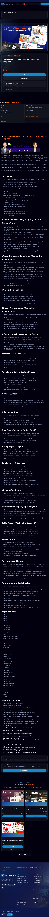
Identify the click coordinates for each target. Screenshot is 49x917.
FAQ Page (6, 526)
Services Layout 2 (8, 398)
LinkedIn (19, 759)
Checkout (6, 422)
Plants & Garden (36, 884)
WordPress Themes (21, 884)
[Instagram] (8, 885)
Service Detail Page (8, 400)
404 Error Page (7, 529)
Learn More (13, 816)
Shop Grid (6, 415)
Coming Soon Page (8, 527)
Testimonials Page (8, 495)
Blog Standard (7, 471)
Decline (3, 914)
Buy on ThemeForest (25, 74)
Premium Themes (8, 7)
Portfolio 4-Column (8, 641)
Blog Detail (6, 477)
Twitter (8, 759)
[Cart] (27, 4)
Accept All (10, 914)
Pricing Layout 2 (7, 451)
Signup (5, 696)
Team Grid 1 (6, 647)
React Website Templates (22, 878)
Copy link (41, 759)
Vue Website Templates (21, 880)
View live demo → (7, 17)
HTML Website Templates (22, 876)
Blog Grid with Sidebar (8, 469)
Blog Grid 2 (6, 467)
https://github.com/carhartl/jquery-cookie (20, 712)
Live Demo (13, 818)
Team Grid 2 (6, 649)
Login (5, 694)
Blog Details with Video (9, 685)
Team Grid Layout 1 (8, 433)
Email (30, 759)
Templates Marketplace (22, 867)
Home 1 (5, 292)
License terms (4, 896)
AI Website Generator (35, 4)
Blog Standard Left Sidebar (10, 473)
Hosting (41, 867)
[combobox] (18, 4)
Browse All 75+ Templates (24, 854)
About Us (6, 621)
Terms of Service (36, 895)
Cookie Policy (36, 902)
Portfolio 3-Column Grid (9, 375)
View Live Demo (25, 78)
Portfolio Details (7, 645)
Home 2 (6, 294)
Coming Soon (7, 690)
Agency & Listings (36, 882)
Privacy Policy (35, 896)
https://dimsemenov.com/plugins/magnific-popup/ (22, 716)
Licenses (35, 900)
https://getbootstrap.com (17, 703)
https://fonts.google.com (26, 710)
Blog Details (6, 679)
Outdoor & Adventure (37, 886)
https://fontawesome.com (17, 708)
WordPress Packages (21, 902)
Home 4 (6, 298)
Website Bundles (20, 889)
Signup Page (7, 511)
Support (3, 870)
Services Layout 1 (7, 396)
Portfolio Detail (7, 380)
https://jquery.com (12, 705)
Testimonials (7, 652)
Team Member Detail (8, 436)
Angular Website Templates (22, 882)
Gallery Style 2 (7, 382)
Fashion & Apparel (36, 878)
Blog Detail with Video (8, 482)
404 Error (6, 692)
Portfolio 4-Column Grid (9, 376)
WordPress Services (21, 900)
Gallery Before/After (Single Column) (11, 636)
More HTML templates (8, 89)
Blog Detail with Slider (8, 480)
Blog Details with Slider (9, 683)
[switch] (23, 4)
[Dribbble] (2, 888)
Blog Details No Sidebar (9, 681)
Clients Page (7, 493)
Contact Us (6, 688)
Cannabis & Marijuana (37, 876)
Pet (34, 887)
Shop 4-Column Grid (8, 416)
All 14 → (34, 889)
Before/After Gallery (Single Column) (11, 339)
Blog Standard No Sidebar (9, 475)
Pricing (2, 898)
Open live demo (42, 25)
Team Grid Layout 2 (8, 435)
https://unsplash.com (15, 721)
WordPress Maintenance (22, 904)
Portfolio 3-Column (8, 640)
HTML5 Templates (16, 7)
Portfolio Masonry (8, 378)
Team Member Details (8, 650)
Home (2, 7)
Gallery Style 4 (7, 386)
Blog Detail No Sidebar (8, 478)
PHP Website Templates (21, 886)
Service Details (7, 629)
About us (19, 895)
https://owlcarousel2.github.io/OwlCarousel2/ (21, 714)
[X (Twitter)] (2, 885)
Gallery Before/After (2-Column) (11, 638)
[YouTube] (11, 885)
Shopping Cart (7, 420)
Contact (19, 898)
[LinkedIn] (5, 885)
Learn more (17, 911)
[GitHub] (14, 885)
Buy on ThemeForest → (24, 770)
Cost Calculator (7, 356)
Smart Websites (20, 887)
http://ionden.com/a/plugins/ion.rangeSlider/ (20, 719)
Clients (5, 623)
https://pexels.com (15, 723)
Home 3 (6, 296)
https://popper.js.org (23, 707)
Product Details (7, 663)
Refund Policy (35, 898)
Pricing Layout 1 (7, 449)
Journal (18, 896)
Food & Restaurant (36, 880)
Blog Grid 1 (6, 466)
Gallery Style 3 (7, 384)
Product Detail (7, 418)
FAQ (5, 687)
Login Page (6, 509)
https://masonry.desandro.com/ (15, 717)
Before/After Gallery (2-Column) (11, 341)
